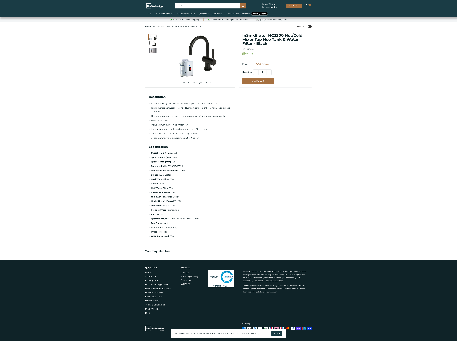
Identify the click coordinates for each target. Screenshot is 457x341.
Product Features (154, 293)
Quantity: (247, 72)
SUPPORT (293, 6)
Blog (147, 313)
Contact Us (150, 276)
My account (269, 7)
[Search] (243, 5)
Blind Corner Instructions (158, 288)
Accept (276, 333)
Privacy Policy (152, 309)
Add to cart (258, 81)
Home (148, 26)
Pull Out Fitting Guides (156, 284)
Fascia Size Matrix (154, 296)
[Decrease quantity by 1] (255, 71)
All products (158, 26)
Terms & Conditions (155, 305)
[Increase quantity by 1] (268, 71)
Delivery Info (151, 280)
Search (148, 272)
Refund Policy (152, 301)
